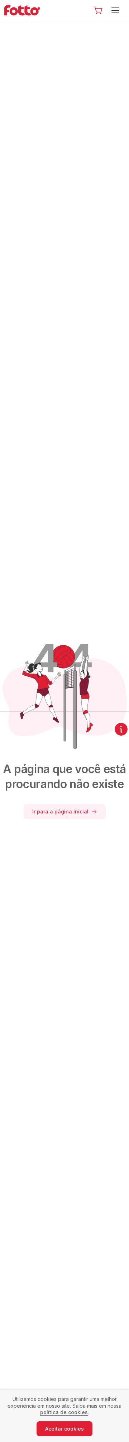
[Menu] (117, 10)
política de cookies (64, 1412)
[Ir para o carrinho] (98, 10)
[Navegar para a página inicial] (24, 10)
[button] (98, 10)
